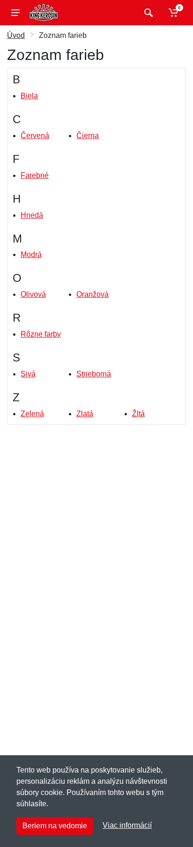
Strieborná (93, 374)
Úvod (16, 35)
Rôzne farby (41, 334)
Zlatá (84, 414)
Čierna (87, 136)
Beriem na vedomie (54, 826)
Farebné (35, 175)
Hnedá (32, 215)
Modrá (31, 254)
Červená (35, 136)
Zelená (32, 414)
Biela (29, 96)
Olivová (33, 294)
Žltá (138, 414)
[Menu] (15, 12)
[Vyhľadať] (147, 12)
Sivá (28, 374)
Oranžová (92, 294)
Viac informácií (127, 825)
